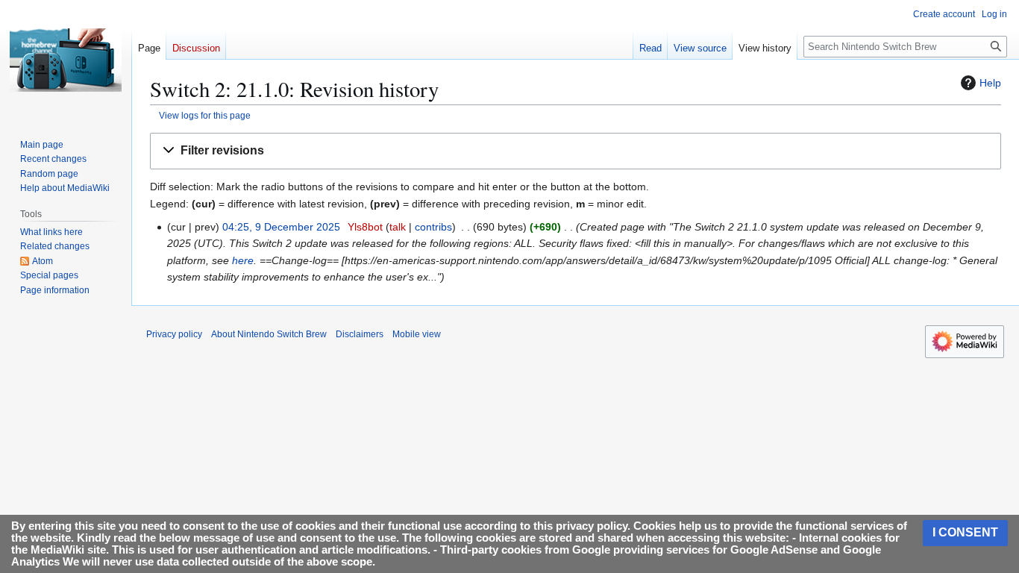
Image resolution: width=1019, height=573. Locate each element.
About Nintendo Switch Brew (269, 334)
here (243, 260)
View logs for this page (205, 115)
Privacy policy (174, 334)
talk (397, 227)
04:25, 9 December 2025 (281, 227)
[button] (575, 151)
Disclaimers (359, 334)
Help (990, 83)
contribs (433, 227)
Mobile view (416, 334)
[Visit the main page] (65, 59)
